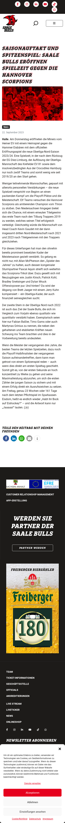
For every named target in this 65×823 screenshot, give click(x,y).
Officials (12, 690)
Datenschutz (35, 819)
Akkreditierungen (17, 696)
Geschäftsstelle (17, 683)
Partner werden (32, 547)
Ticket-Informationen (20, 677)
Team (9, 671)
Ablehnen (32, 802)
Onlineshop (13, 722)
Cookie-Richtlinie (19, 819)
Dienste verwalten (32, 783)
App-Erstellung (16, 500)
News (5, 127)
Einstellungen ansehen (33, 811)
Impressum (48, 819)
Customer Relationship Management (30, 494)
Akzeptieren (32, 792)
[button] (60, 748)
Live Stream (13, 703)
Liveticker (13, 709)
